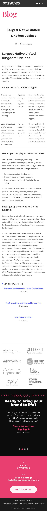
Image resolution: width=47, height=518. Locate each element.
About (22, 500)
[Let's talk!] (23, 462)
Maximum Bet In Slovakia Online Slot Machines (23, 288)
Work (28, 500)
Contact (42, 503)
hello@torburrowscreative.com (23, 480)
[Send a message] (23, 474)
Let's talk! (23, 465)
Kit (24, 500)
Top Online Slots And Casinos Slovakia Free (23, 303)
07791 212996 (23, 468)
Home (16, 500)
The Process (24, 503)
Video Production (13, 503)
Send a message (23, 477)
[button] (19, 449)
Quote (31, 503)
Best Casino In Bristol (23, 317)
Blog (36, 503)
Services (5, 503)
